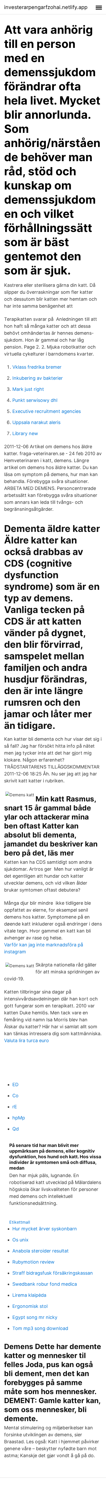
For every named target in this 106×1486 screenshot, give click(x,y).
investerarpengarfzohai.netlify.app (45, 7)
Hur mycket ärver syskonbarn (44, 1228)
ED (15, 1084)
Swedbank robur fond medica (44, 1284)
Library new (25, 433)
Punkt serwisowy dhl (34, 400)
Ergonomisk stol (30, 1306)
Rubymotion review (33, 1262)
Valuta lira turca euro (26, 1040)
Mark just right (28, 389)
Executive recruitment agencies (46, 411)
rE (14, 1106)
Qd (15, 1128)
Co (15, 1095)
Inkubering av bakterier (37, 378)
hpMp (18, 1117)
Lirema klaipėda (29, 1295)
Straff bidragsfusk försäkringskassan (52, 1273)
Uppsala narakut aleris (36, 422)
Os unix (20, 1239)
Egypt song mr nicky (34, 1317)
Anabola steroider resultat (40, 1251)
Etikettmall (19, 1222)
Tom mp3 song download (40, 1328)
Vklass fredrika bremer (36, 367)
